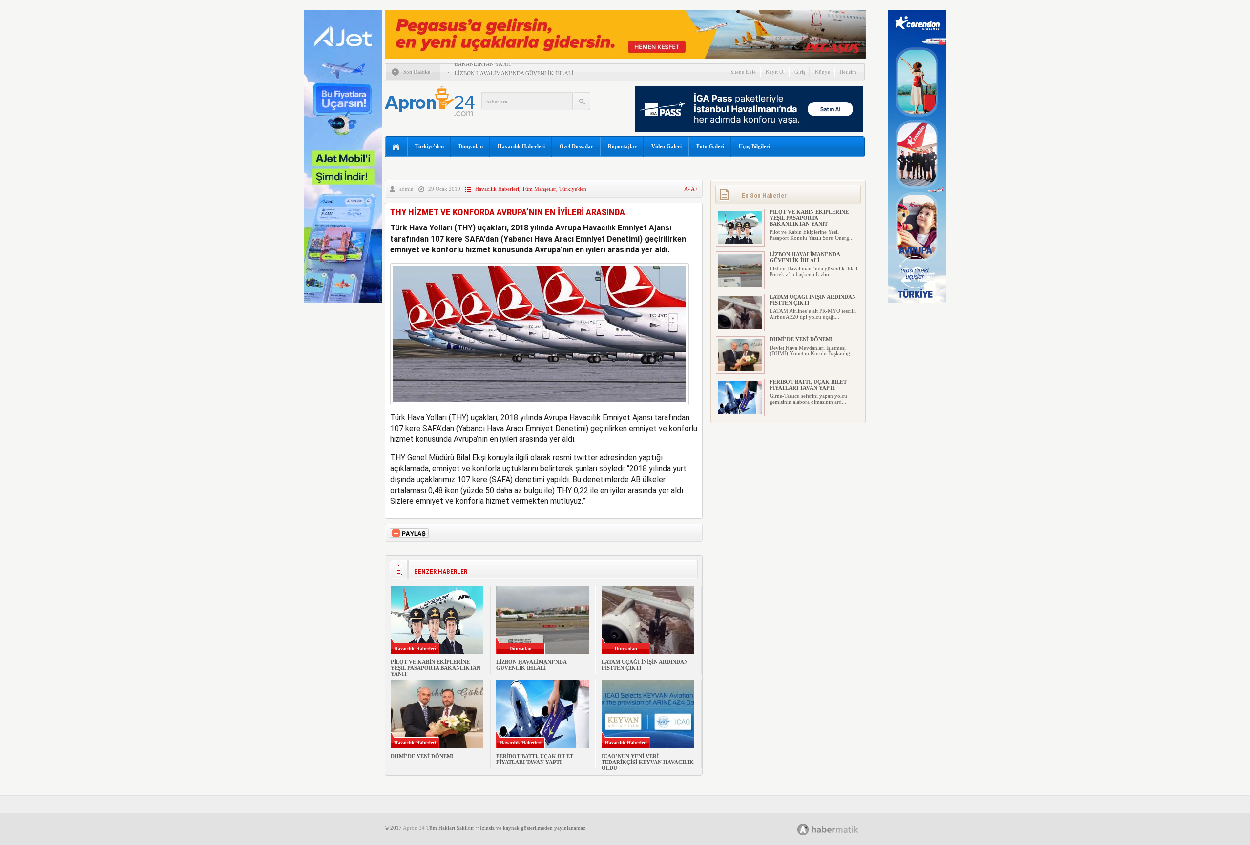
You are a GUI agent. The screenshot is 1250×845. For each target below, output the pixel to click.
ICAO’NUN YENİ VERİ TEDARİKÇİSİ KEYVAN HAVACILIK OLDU (648, 762)
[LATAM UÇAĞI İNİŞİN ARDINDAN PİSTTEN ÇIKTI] (740, 327)
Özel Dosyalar (576, 146)
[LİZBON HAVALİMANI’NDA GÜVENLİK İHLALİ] (740, 284)
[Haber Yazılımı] (839, 829)
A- (687, 189)
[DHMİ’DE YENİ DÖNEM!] (740, 369)
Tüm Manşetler (539, 189)
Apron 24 (414, 828)
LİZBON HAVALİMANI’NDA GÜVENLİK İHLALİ (514, 73)
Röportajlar (622, 146)
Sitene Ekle (743, 72)
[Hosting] (803, 829)
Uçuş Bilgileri (754, 146)
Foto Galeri (710, 146)
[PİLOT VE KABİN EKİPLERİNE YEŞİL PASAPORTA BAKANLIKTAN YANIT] (740, 242)
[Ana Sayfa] (396, 147)
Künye (822, 72)
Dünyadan (470, 146)
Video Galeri (666, 146)
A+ (694, 189)
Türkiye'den (572, 189)
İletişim (848, 72)
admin (406, 189)
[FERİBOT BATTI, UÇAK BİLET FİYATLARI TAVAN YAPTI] (740, 412)
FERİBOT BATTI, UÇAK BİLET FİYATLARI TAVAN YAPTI (534, 759)
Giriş (799, 72)
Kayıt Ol (775, 72)
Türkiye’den (429, 146)
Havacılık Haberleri (521, 146)
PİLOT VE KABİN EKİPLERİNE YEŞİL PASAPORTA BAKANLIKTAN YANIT (435, 668)
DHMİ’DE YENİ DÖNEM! (422, 756)
